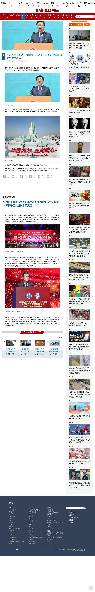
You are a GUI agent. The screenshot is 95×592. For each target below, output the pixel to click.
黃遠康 (11, 526)
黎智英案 (18, 16)
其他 (71, 16)
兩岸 (58, 16)
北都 (7, 16)
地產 (40, 16)
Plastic (62, 3)
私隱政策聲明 (73, 517)
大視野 (54, 16)
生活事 (85, 4)
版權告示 (72, 512)
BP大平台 (19, 4)
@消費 (62, 16)
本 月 (87, 24)
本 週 (79, 24)
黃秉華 (31, 522)
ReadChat (12, 539)
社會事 (26, 16)
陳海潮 (49, 539)
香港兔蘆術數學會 (14, 529)
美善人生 (72, 4)
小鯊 (30, 518)
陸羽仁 (11, 518)
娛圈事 (53, 4)
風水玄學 (12, 522)
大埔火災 (12, 16)
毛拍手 (49, 507)
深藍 (10, 512)
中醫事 (44, 16)
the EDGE (27, 4)
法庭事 (31, 16)
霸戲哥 (31, 520)
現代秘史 (50, 510)
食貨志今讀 (32, 541)
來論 (48, 541)
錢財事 (36, 16)
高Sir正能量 (32, 512)
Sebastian (12, 516)
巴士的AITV (11, 4)
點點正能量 (12, 537)
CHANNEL (46, 3)
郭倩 (30, 514)
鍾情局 (11, 514)
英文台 (33, 4)
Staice (30, 533)
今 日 (72, 24)
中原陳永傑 (12, 535)
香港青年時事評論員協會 (55, 522)
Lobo (10, 524)
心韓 (57, 4)
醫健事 (49, 16)
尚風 (30, 526)
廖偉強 (31, 529)
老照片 (31, 535)
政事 (23, 16)
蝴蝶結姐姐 (32, 543)
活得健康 (12, 531)
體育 (67, 4)
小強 (10, 520)
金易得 (49, 526)
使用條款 (72, 515)
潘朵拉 (31, 531)
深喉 (30, 507)
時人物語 (50, 514)
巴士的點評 (12, 510)
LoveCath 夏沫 (51, 520)
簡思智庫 (50, 531)
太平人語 (31, 524)
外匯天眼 (50, 516)
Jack (48, 524)
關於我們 (72, 522)
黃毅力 (49, 518)
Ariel (10, 507)
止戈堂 (31, 516)
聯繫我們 (72, 520)
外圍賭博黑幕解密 (34, 510)
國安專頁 (3, 4)
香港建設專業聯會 (53, 512)
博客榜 (67, 16)
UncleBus (12, 533)
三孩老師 (50, 529)
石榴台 (39, 4)
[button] (59, 337)
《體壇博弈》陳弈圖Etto (54, 537)
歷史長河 (79, 4)
